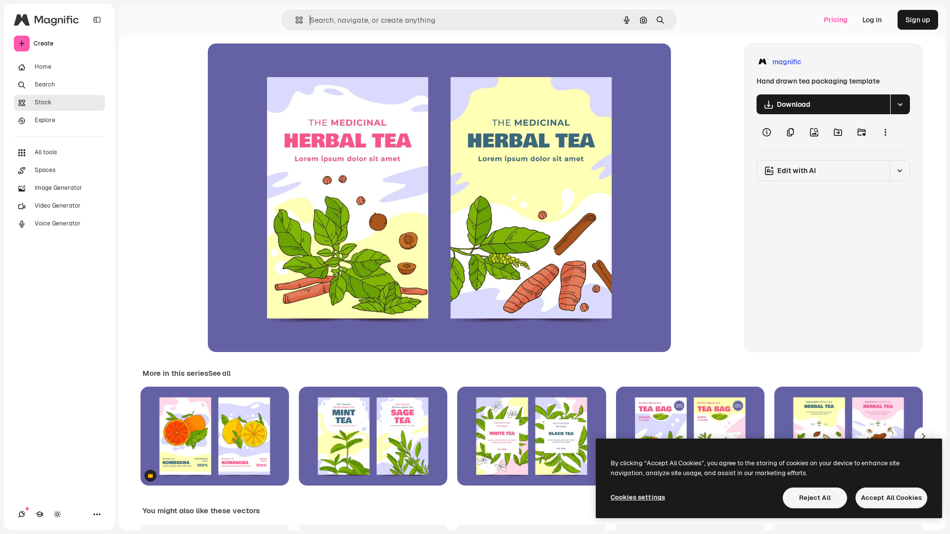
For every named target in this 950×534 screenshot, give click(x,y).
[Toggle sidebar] (97, 20)
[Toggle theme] (57, 514)
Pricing (836, 19)
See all (219, 373)
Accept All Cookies (891, 497)
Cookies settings (638, 497)
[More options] (885, 132)
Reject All (815, 497)
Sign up (917, 19)
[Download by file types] (900, 104)
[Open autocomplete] (295, 20)
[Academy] (40, 514)
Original (271, 62)
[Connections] (22, 514)
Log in (872, 19)
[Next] (923, 436)
